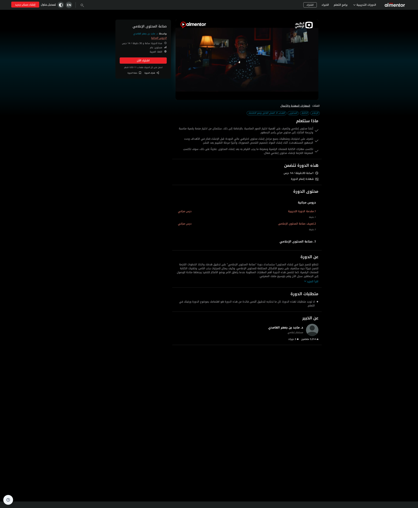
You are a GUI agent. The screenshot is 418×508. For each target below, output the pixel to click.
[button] (247, 202)
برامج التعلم (340, 4)
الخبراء (325, 4)
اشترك (310, 4)
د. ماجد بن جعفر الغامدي (145, 33)
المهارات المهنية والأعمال (295, 105)
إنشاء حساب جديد (25, 4)
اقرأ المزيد (312, 281)
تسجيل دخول (48, 4)
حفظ (132, 72)
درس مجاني (184, 211)
